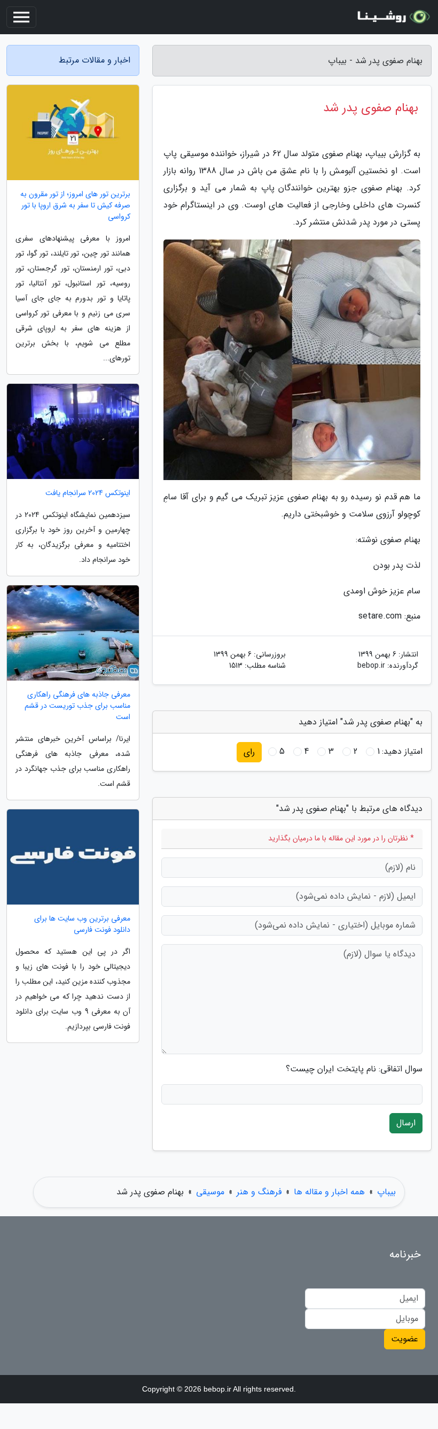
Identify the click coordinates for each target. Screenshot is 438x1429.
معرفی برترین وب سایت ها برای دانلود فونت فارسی (82, 924)
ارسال (406, 1123)
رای (249, 752)
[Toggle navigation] (21, 17)
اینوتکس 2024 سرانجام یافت (87, 493)
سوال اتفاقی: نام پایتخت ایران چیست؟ (354, 1069)
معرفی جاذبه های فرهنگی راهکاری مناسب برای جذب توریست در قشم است (77, 706)
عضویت (404, 1339)
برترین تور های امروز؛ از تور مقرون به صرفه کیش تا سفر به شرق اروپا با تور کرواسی (75, 205)
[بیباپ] (392, 17)
